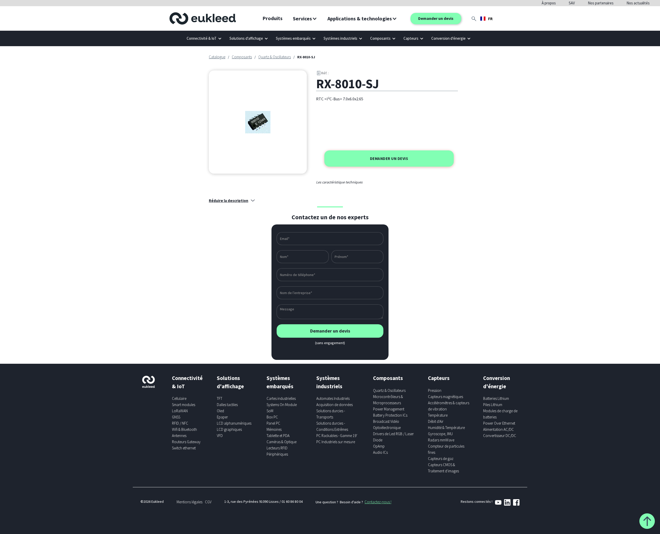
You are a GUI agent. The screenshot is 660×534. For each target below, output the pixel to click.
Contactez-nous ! (378, 501)
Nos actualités (638, 3)
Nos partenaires (601, 3)
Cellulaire (179, 398)
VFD (220, 435)
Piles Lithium (492, 404)
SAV (572, 3)
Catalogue (217, 56)
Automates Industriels (333, 398)
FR (490, 18)
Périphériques (277, 454)
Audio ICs (380, 452)
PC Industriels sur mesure (335, 441)
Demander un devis (435, 18)
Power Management (388, 409)
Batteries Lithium (496, 398)
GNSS (176, 417)
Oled (220, 410)
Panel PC (273, 423)
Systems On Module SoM (282, 407)
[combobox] (486, 18)
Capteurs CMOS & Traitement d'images (443, 467)
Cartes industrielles (281, 398)
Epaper (222, 417)
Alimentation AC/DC (498, 429)
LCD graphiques (229, 429)
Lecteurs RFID (277, 448)
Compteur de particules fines (446, 449)
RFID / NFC (180, 423)
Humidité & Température (446, 427)
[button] (305, 18)
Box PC (272, 417)
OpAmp (379, 446)
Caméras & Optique (281, 441)
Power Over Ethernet (499, 423)
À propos (549, 3)
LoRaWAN (180, 410)
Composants (242, 56)
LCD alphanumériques (234, 423)
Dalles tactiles (227, 404)
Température (438, 415)
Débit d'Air (435, 421)
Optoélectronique (387, 427)
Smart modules (183, 404)
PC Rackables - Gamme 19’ (336, 435)
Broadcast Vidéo (386, 421)
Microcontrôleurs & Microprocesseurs (388, 399)
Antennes (179, 435)
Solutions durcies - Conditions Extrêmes (332, 426)
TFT (219, 398)
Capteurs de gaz (440, 458)
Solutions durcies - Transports (330, 413)
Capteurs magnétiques (445, 396)
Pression (434, 390)
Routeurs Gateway (186, 441)
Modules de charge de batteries (500, 413)
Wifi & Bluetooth (184, 429)
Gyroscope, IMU (440, 433)
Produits (272, 18)
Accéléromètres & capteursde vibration (448, 405)
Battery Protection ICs (390, 415)
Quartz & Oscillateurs (274, 56)
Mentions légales (189, 501)
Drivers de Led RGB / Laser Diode (393, 436)
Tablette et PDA (278, 435)
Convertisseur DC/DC (499, 435)
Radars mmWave (441, 440)
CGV (208, 501)
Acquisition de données (334, 404)
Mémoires (274, 429)
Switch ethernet (184, 448)
